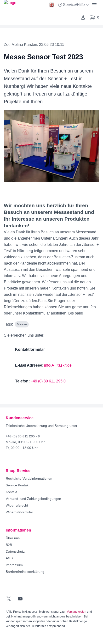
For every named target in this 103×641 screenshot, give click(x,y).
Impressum (14, 565)
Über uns (13, 538)
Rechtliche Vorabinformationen (29, 478)
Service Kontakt (17, 485)
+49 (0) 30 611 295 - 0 (23, 436)
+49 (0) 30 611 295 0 (48, 381)
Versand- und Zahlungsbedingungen (33, 499)
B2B (9, 545)
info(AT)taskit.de (58, 365)
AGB (9, 558)
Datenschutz (15, 551)
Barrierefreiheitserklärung (25, 572)
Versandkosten (76, 611)
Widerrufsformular (19, 512)
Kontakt (11, 492)
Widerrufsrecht (17, 505)
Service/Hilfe (74, 5)
